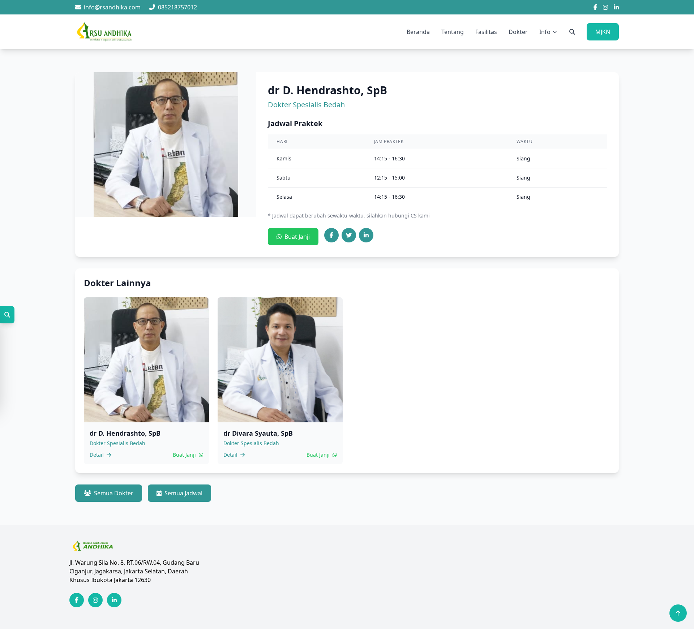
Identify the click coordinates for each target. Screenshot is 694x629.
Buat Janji (297, 237)
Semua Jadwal (183, 493)
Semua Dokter (113, 493)
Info (545, 32)
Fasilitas (486, 32)
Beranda (418, 32)
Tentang (452, 32)
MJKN (602, 32)
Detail (97, 454)
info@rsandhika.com (112, 7)
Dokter (518, 32)
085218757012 (177, 7)
